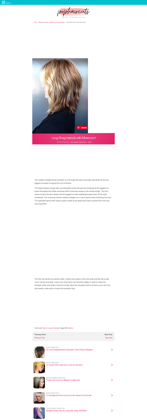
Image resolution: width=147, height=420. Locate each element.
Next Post (108, 337)
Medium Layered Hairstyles (57, 22)
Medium (71, 328)
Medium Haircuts (43, 22)
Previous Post (40, 337)
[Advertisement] (73, 41)
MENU (8, 3)
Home (35, 22)
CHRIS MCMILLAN (63, 142)
